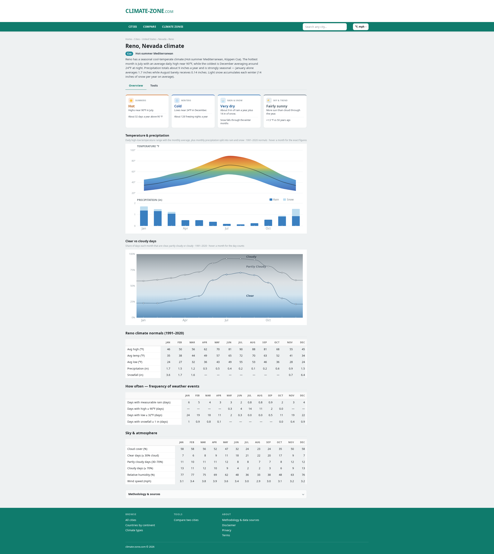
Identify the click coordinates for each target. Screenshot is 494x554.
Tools (154, 85)
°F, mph (360, 26)
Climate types (134, 530)
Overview (136, 85)
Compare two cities (186, 520)
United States (149, 39)
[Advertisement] (275, 11)
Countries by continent (140, 525)
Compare (149, 26)
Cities (133, 26)
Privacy (226, 530)
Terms (226, 535)
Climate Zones (172, 26)
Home (128, 39)
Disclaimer (229, 525)
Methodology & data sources (240, 520)
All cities (130, 520)
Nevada (162, 39)
